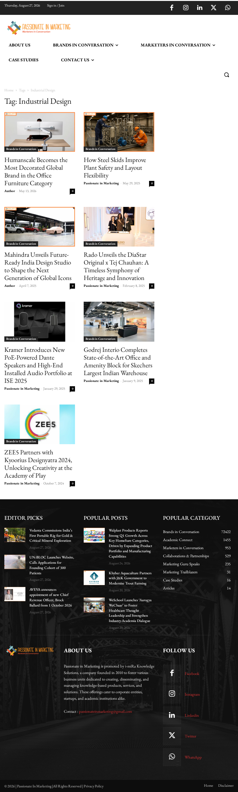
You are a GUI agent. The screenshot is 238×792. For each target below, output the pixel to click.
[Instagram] (185, 8)
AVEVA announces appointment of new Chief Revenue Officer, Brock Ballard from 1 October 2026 (50, 597)
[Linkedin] (199, 8)
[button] (226, 75)
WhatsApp (193, 757)
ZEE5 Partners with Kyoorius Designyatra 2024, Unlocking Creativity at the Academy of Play (38, 463)
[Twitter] (213, 8)
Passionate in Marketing (101, 183)
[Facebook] (171, 8)
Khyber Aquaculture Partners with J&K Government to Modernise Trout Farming (130, 578)
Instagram (192, 694)
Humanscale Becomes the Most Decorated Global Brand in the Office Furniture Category (36, 171)
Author (9, 191)
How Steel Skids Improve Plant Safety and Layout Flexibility (115, 167)
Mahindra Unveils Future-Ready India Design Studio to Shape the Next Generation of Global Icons (38, 266)
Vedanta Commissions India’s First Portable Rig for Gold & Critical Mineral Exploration (51, 535)
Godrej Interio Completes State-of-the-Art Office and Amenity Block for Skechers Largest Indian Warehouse (118, 361)
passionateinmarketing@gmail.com (105, 711)
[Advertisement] (145, 27)
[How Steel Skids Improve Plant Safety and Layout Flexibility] (119, 132)
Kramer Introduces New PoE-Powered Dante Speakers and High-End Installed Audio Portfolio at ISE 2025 (38, 365)
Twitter (190, 736)
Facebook (192, 673)
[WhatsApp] (227, 8)
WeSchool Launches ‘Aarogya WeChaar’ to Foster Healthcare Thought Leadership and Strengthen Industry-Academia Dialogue (130, 610)
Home (9, 90)
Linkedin (192, 715)
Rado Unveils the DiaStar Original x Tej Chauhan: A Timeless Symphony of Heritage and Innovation (116, 266)
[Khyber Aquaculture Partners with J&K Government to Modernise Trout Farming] (94, 578)
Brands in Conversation (21, 149)
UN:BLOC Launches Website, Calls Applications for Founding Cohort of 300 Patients (51, 565)
